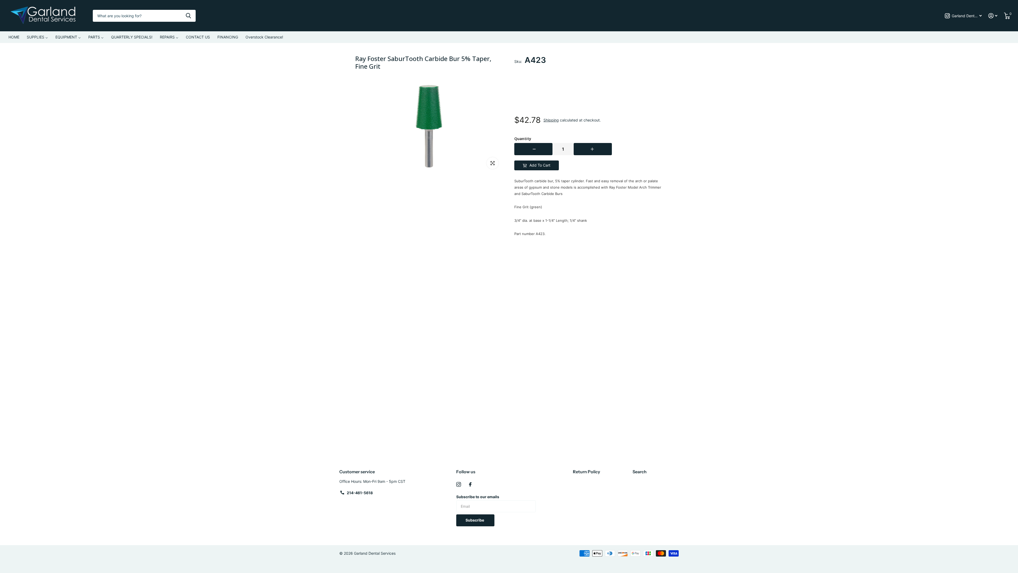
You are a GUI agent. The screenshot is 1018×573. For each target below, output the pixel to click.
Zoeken (188, 16)
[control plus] (593, 149)
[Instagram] (458, 484)
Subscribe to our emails (477, 496)
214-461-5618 (360, 492)
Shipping (551, 120)
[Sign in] (993, 16)
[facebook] (470, 484)
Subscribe (475, 520)
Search (640, 471)
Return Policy (586, 471)
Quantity (522, 138)
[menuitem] (14, 37)
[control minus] (533, 149)
